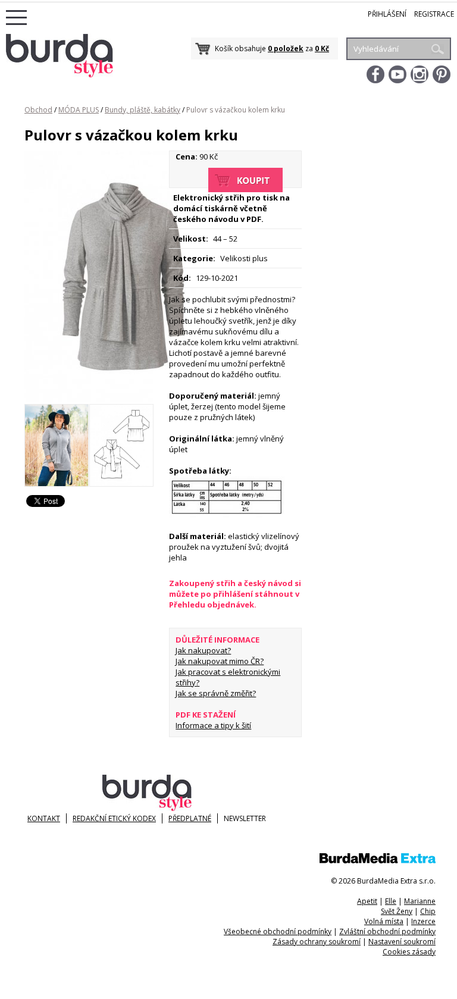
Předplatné (189, 818)
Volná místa (383, 921)
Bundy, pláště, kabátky (142, 110)
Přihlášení (387, 14)
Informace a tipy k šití (213, 725)
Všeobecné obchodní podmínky (277, 931)
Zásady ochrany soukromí (317, 942)
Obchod (38, 110)
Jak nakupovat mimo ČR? (220, 661)
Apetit (367, 901)
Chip (428, 911)
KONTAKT (43, 818)
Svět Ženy (396, 911)
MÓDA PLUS (78, 110)
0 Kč (322, 48)
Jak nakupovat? (203, 650)
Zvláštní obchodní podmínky (387, 931)
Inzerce (423, 921)
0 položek (285, 48)
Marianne (420, 901)
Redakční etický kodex (114, 818)
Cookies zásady (409, 952)
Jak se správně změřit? (216, 693)
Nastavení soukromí (402, 942)
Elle (390, 901)
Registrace (434, 14)
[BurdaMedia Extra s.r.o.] (378, 861)
